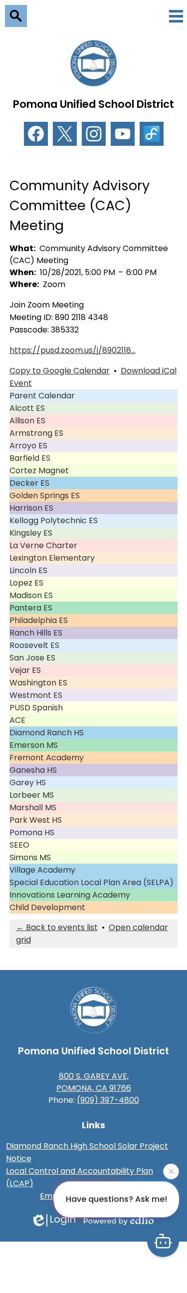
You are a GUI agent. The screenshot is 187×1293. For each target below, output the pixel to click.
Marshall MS (32, 807)
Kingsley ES (30, 533)
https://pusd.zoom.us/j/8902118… (72, 350)
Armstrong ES (36, 433)
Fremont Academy (46, 757)
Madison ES (31, 595)
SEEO (19, 845)
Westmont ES (35, 695)
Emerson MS (33, 745)
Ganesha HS (33, 770)
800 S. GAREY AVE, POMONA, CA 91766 (93, 1082)
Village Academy (42, 870)
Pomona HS (31, 832)
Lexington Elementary (52, 558)
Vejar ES (25, 670)
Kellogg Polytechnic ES (53, 520)
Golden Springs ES (44, 495)
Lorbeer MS (31, 795)
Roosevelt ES (34, 645)
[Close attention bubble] (171, 1171)
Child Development (47, 907)
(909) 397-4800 (108, 1100)
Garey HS (27, 782)
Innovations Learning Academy (69, 895)
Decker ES (29, 483)
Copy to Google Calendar (59, 370)
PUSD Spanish (36, 707)
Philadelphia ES (38, 620)
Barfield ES (29, 458)
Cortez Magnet (39, 470)
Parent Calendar (42, 395)
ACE (17, 720)
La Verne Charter (43, 545)
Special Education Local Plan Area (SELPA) (91, 882)
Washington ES (38, 682)
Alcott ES (27, 408)
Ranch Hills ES (35, 633)
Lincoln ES (28, 570)
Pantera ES (30, 608)
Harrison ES (31, 508)
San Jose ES (32, 657)
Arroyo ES (28, 445)
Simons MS (30, 857)
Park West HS (35, 820)
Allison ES (27, 420)
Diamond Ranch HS (46, 732)
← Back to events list (57, 927)
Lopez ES (26, 583)
